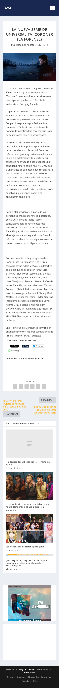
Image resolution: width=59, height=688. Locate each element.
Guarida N (26, 681)
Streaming (21, 677)
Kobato (31, 44)
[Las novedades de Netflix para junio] (29, 528)
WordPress (29, 672)
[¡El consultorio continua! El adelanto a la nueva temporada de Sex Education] (29, 486)
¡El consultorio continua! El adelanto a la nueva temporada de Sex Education (28, 505)
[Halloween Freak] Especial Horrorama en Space (28, 463)
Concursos (46, 677)
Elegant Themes (27, 669)
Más (35, 681)
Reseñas (10, 677)
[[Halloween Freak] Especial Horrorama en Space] (29, 443)
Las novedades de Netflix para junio (25, 546)
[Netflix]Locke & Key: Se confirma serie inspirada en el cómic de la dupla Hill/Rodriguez (27, 563)
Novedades (33, 677)
